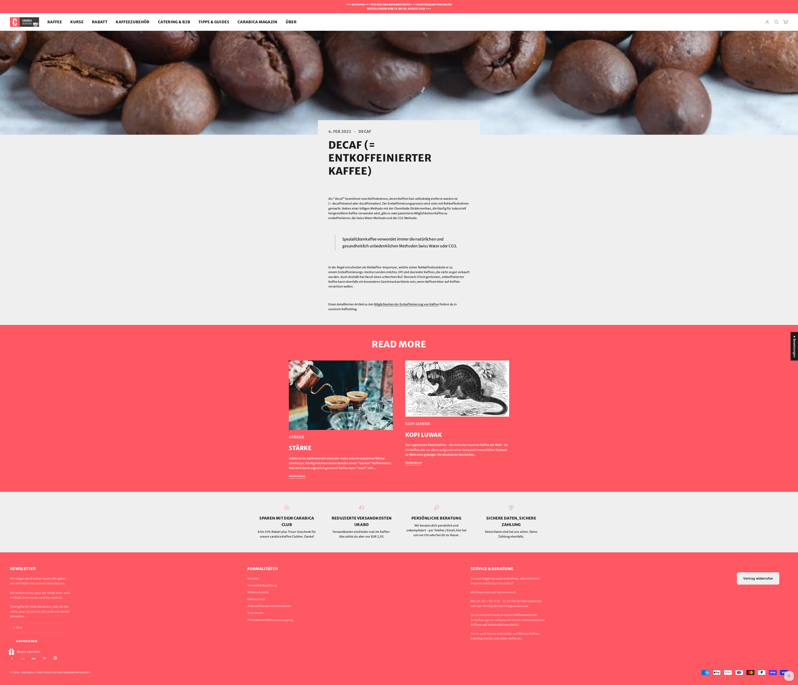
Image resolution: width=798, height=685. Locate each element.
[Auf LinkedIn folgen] (44, 658)
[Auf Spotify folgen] (55, 658)
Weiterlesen (297, 476)
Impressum (256, 613)
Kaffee (54, 22)
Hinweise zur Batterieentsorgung (270, 620)
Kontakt (253, 578)
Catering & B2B (174, 22)
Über (291, 22)
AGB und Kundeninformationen (269, 606)
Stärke (296, 437)
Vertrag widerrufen (758, 578)
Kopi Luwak (417, 423)
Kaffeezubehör (133, 22)
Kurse (77, 22)
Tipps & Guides (213, 22)
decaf (364, 131)
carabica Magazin (257, 22)
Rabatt (99, 22)
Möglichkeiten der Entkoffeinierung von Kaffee (406, 304)
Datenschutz (256, 599)
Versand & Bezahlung (262, 585)
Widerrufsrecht (258, 592)
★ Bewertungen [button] (794, 346)
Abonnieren (27, 641)
